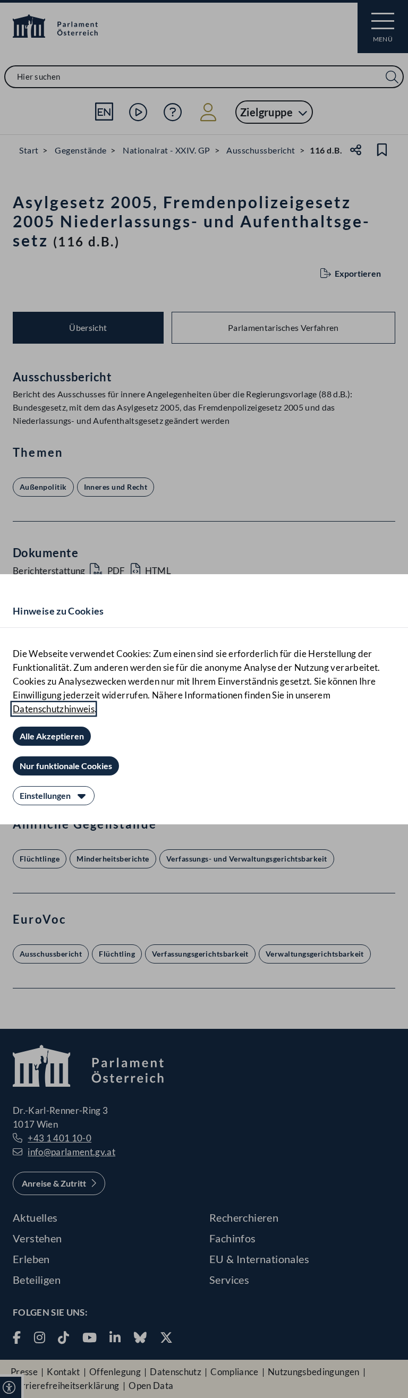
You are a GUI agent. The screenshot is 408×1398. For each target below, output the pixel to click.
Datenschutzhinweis (54, 708)
